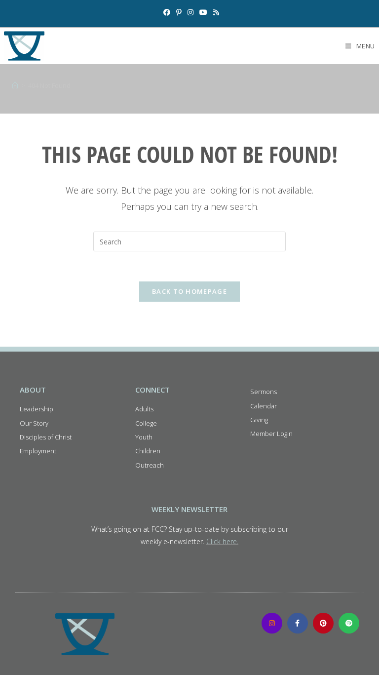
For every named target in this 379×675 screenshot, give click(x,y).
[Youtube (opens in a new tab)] (203, 12)
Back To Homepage (189, 291)
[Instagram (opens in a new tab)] (190, 12)
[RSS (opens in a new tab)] (214, 12)
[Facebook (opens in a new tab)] (166, 12)
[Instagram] (272, 623)
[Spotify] (349, 623)
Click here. (222, 541)
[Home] (15, 85)
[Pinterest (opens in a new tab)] (179, 12)
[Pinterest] (323, 623)
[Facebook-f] (297, 623)
